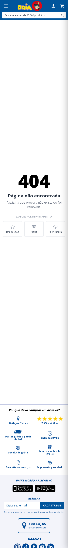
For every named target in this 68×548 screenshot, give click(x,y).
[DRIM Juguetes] (29, 6)
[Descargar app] (22, 488)
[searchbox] (31, 15)
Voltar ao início (34, 247)
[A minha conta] (53, 6)
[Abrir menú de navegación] (6, 6)
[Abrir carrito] (62, 6)
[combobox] (34, 15)
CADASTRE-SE (52, 505)
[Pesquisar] (62, 15)
